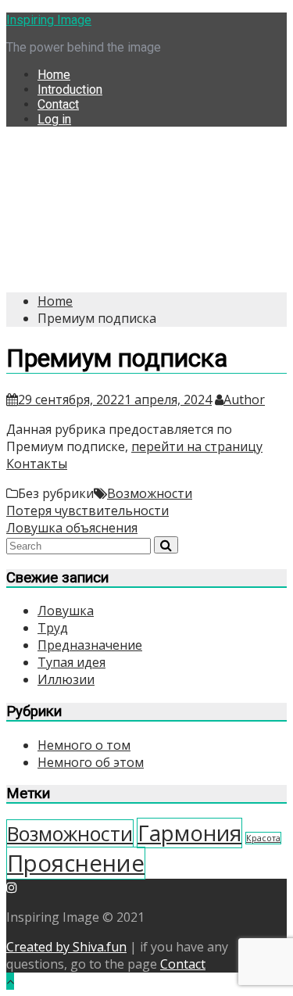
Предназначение (90, 645)
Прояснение (76, 863)
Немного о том (84, 745)
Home (54, 74)
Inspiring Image (48, 20)
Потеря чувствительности (87, 510)
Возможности (149, 493)
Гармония (189, 833)
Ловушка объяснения (72, 527)
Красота (263, 838)
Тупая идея (71, 662)
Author (244, 399)
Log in (54, 119)
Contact (58, 104)
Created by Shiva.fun (66, 946)
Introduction (70, 89)
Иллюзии (66, 679)
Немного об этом (91, 762)
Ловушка (66, 610)
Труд (53, 627)
